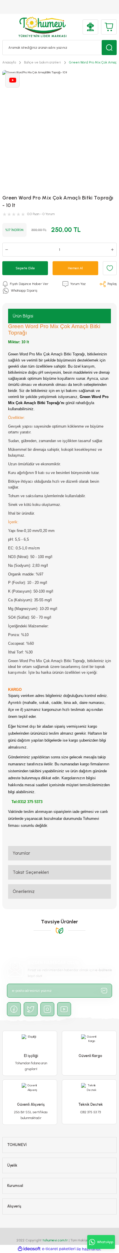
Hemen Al (75, 268)
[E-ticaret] (59, 1249)
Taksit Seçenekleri (31, 872)
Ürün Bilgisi (23, 316)
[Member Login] (90, 27)
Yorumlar (21, 853)
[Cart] (109, 26)
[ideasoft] (29, 1249)
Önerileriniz (24, 891)
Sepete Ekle (25, 268)
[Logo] (42, 27)
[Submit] (104, 991)
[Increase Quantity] (112, 249)
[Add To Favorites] (110, 268)
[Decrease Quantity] (7, 249)
